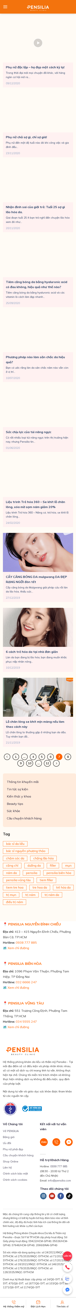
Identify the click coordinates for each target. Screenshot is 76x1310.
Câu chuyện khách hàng (24, 818)
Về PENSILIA (11, 1131)
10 (29, 763)
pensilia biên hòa (58, 873)
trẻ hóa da (63, 887)
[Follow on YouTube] (52, 1196)
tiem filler (46, 880)
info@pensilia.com (59, 1180)
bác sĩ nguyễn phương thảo (25, 851)
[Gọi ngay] (67, 1267)
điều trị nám (14, 902)
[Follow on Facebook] (60, 1196)
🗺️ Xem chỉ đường (16, 948)
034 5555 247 (26, 1021)
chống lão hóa (43, 858)
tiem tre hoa (14, 887)
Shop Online (10, 1161)
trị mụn (11, 895)
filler (53, 865)
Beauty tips (15, 804)
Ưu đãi (7, 1143)
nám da (11, 873)
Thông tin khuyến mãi (23, 782)
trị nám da (52, 895)
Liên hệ (7, 1167)
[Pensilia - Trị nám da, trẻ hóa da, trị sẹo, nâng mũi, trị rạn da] (38, 7)
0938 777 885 (26, 942)
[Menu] (5, 6)
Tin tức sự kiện (17, 789)
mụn (68, 865)
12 (47, 763)
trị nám (30, 895)
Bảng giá (8, 1137)
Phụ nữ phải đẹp (13, 1149)
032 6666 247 (26, 982)
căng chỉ (12, 865)
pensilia (31, 873)
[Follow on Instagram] (43, 1196)
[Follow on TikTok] (69, 1196)
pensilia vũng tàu (18, 880)
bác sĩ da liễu (15, 844)
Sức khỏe (13, 811)
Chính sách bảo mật (15, 1173)
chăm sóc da (15, 858)
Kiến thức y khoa (19, 796)
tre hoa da (40, 887)
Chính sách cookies (15, 1179)
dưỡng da (34, 865)
